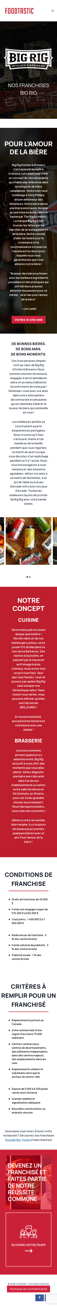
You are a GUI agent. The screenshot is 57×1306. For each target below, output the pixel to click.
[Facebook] (39, 1297)
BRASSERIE (28, 740)
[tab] (27, 577)
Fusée (26, 1140)
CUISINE (28, 619)
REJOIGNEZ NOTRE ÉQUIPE (28, 1245)
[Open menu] (52, 10)
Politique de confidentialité (28, 1289)
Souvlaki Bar (13, 1140)
